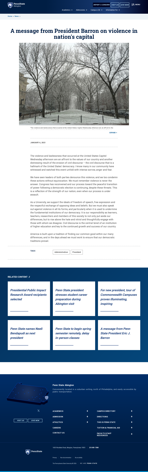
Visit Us (114, 5)
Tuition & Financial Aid (108, 428)
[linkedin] (28, 410)
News (17, 16)
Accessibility (78, 457)
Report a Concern (101, 5)
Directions (102, 417)
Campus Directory (106, 411)
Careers (57, 428)
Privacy (55, 457)
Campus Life (95, 10)
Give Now (125, 5)
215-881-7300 (93, 448)
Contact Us (59, 433)
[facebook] (23, 410)
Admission (58, 417)
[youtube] (33, 410)
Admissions (80, 10)
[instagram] (18, 410)
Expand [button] (112, 133)
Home (10, 16)
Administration (61, 252)
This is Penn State (106, 422)
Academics (66, 10)
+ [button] (87, 411)
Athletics (58, 422)
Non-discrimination (65, 457)
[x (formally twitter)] (39, 410)
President (76, 252)
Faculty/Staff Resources (104, 434)
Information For (112, 10)
